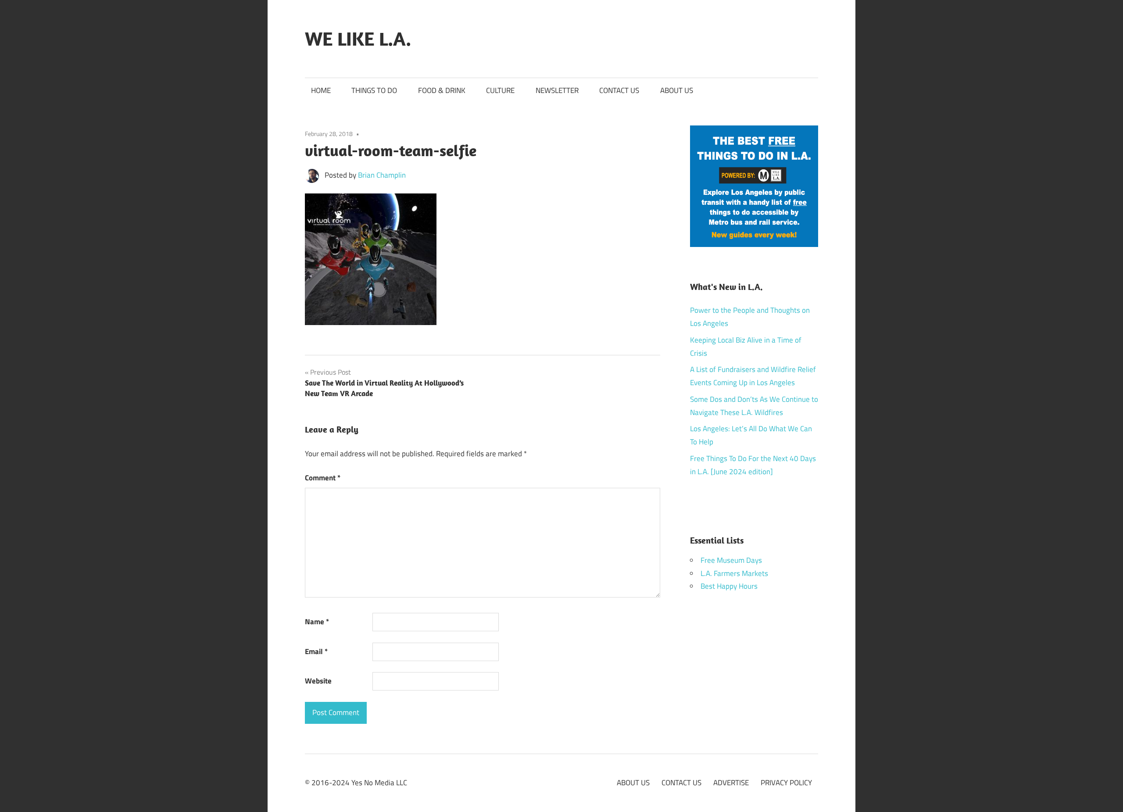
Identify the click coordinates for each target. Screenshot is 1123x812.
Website (318, 681)
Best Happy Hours (729, 586)
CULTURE (500, 90)
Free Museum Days (731, 560)
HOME (321, 90)
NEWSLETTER (557, 90)
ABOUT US (676, 90)
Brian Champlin (382, 175)
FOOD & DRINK (441, 90)
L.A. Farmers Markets (734, 573)
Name (317, 621)
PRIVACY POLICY (786, 782)
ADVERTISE (731, 782)
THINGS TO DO (374, 90)
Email (316, 651)
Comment (322, 477)
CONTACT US (619, 90)
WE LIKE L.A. (358, 38)
